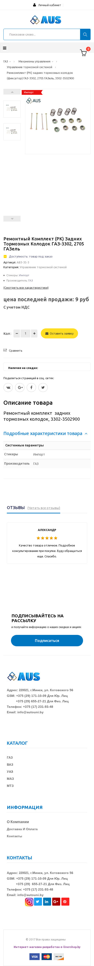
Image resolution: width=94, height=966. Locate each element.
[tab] (47, 433)
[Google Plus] (19, 387)
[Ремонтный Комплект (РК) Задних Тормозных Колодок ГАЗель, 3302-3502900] (12, 109)
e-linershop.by (70, 946)
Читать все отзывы (44, 508)
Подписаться (47, 640)
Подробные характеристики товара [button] (43, 433)
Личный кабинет (48, 5)
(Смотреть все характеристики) (26, 287)
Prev (12, 219)
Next (12, 92)
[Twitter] (8, 387)
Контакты (14, 836)
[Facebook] (31, 387)
